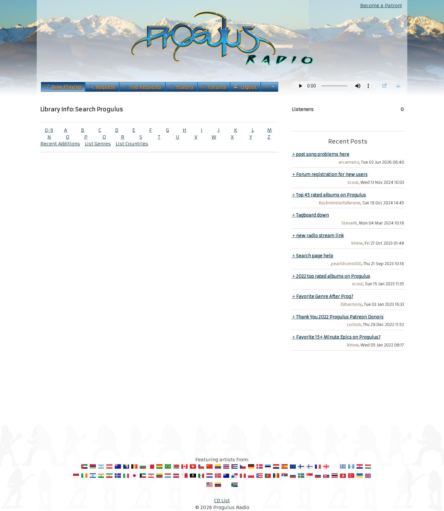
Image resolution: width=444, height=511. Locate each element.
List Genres (98, 144)
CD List (222, 501)
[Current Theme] (269, 87)
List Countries (132, 144)
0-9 (49, 130)
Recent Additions (60, 144)
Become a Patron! (381, 5)
